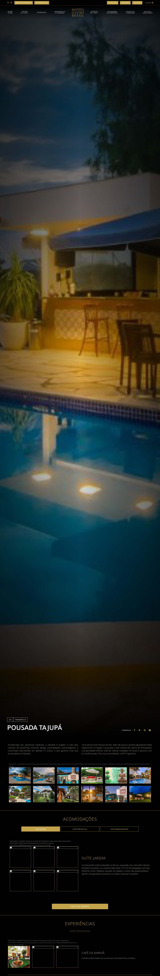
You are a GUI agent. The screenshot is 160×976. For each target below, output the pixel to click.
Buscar (148, 3)
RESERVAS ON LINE (41, 3)
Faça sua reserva (80, 906)
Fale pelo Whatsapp (24, 3)
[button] (135, 730)
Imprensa (125, 3)
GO (10, 720)
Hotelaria (113, 3)
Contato (137, 3)
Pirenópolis (20, 720)
